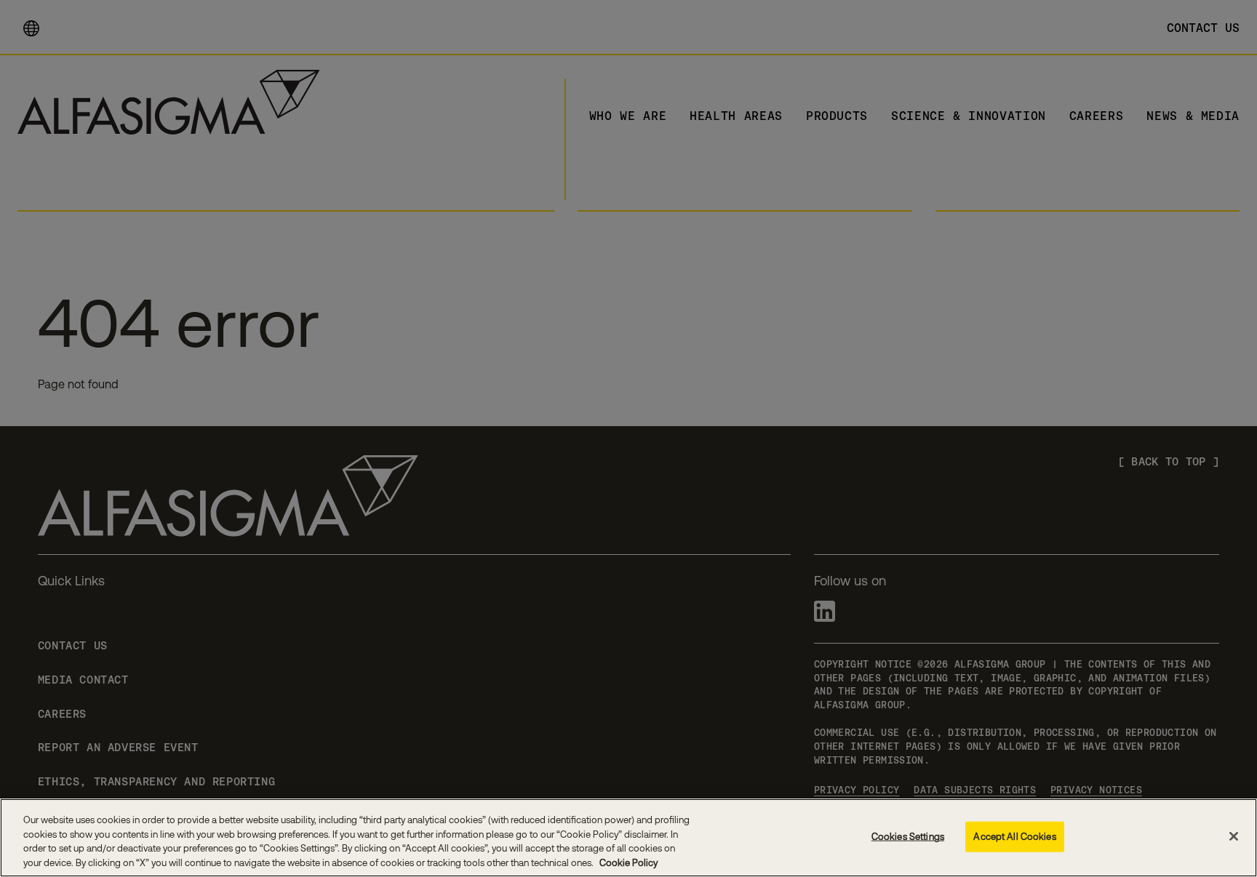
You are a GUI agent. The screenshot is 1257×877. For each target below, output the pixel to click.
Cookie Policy (627, 862)
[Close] (1234, 836)
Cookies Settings (907, 836)
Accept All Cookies (1014, 836)
